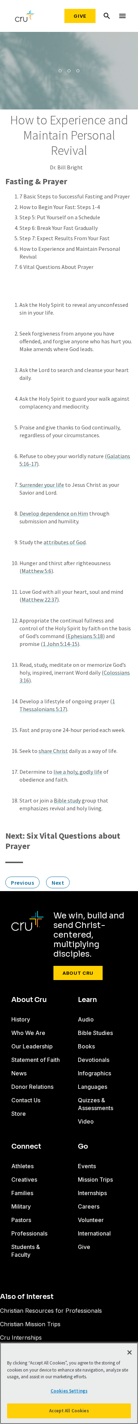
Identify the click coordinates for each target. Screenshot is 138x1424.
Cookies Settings (69, 1391)
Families (22, 1193)
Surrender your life (41, 484)
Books (86, 1046)
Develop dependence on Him (53, 513)
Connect (26, 1146)
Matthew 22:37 (39, 599)
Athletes (22, 1166)
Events (87, 1166)
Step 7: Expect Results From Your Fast (64, 238)
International (94, 1233)
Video (86, 1121)
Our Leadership (32, 1046)
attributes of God (65, 542)
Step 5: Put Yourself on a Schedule (59, 217)
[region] (69, 1383)
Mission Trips (95, 1179)
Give (80, 16)
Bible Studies (95, 1032)
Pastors (21, 1219)
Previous (22, 882)
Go (83, 1146)
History (20, 1019)
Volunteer (91, 1219)
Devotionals (93, 1059)
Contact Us (25, 1100)
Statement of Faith (35, 1059)
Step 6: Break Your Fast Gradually (58, 227)
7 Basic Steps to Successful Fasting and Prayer (74, 196)
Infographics (94, 1073)
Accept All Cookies (68, 1411)
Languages (92, 1086)
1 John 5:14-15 (60, 643)
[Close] (129, 1352)
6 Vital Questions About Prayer (56, 266)
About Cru (78, 973)
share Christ (53, 750)
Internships (92, 1193)
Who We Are (28, 1032)
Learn (87, 1000)
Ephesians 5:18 (85, 636)
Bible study (67, 800)
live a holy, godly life (77, 771)
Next (58, 882)
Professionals (29, 1233)
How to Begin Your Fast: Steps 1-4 (59, 206)
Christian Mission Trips (30, 1324)
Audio (86, 1019)
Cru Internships (21, 1337)
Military (21, 1206)
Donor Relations (32, 1086)
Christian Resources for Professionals (51, 1310)
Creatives (24, 1179)
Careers (88, 1206)
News (19, 1073)
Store (18, 1113)
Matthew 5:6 (36, 570)
